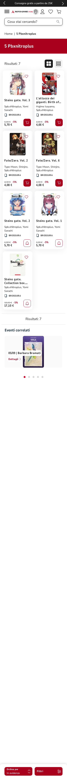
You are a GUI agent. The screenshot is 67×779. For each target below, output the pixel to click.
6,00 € (7, 122)
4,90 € (39, 122)
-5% (14, 122)
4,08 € (8, 185)
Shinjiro (23, 167)
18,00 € (8, 303)
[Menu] (7, 12)
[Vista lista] (58, 64)
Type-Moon (10, 167)
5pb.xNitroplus (12, 106)
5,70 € (8, 124)
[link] (36, 12)
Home (8, 34)
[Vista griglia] (49, 64)
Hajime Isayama (45, 106)
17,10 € (9, 305)
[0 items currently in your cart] (59, 12)
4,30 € (7, 182)
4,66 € (40, 124)
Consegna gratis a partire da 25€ (33, 3)
